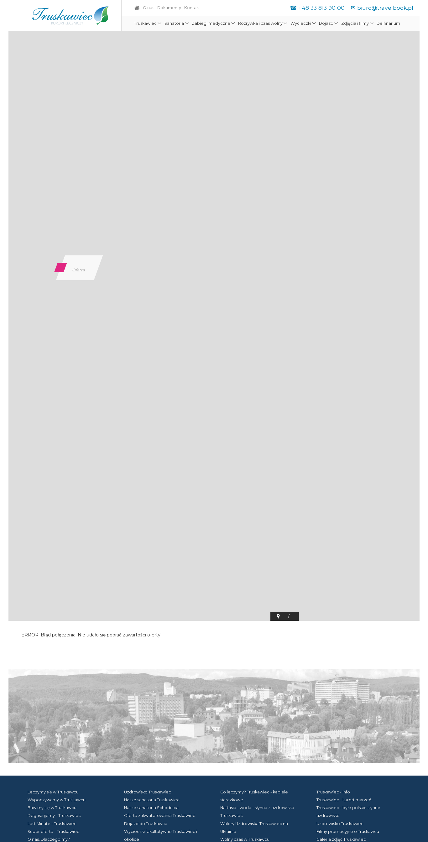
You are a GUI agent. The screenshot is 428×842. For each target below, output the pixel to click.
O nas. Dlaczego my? (49, 839)
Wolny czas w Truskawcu (244, 839)
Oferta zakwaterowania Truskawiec (159, 815)
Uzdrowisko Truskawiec (147, 792)
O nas (148, 7)
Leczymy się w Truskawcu (53, 792)
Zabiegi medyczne (211, 23)
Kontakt (192, 7)
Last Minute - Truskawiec (52, 823)
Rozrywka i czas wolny (260, 23)
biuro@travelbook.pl (385, 7)
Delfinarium (388, 23)
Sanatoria (174, 23)
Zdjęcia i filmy (355, 23)
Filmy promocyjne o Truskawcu (347, 831)
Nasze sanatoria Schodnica (151, 807)
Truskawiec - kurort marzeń (344, 800)
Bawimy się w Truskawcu (52, 807)
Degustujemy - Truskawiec (54, 815)
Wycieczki (300, 23)
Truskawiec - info (333, 792)
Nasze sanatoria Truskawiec (152, 800)
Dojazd (326, 23)
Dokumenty (169, 7)
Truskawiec (145, 23)
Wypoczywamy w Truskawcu (57, 800)
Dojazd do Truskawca (145, 823)
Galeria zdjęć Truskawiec (341, 839)
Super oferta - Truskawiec (53, 831)
